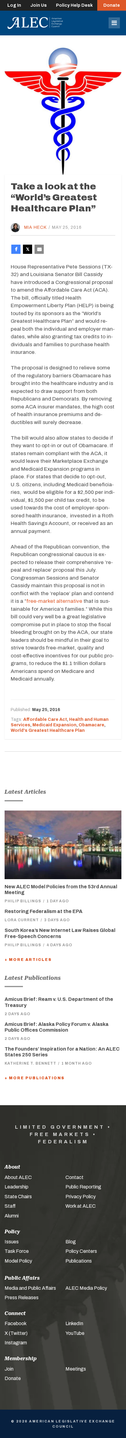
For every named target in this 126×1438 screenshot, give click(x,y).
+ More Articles (28, 960)
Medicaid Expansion (54, 725)
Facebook (16, 1323)
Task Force (17, 1251)
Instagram (16, 1342)
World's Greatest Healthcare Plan (48, 730)
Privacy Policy (80, 1196)
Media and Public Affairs (30, 1288)
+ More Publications (35, 1078)
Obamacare (91, 725)
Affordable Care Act (45, 719)
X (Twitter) (16, 1333)
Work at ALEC (80, 1206)
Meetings (75, 1368)
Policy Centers (81, 1251)
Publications (78, 1261)
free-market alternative (54, 601)
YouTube (74, 1333)
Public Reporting (83, 1186)
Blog (70, 1241)
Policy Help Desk (74, 5)
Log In (14, 5)
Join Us (38, 5)
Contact (74, 1177)
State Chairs (18, 1196)
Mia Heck (35, 227)
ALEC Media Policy (86, 1288)
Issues (12, 1241)
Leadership (16, 1186)
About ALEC (18, 1177)
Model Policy (18, 1261)
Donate (111, 5)
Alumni (12, 1215)
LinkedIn (74, 1323)
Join (9, 1368)
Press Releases (22, 1297)
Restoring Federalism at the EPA (44, 911)
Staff (10, 1206)
